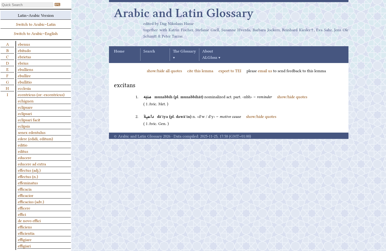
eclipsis (24, 126)
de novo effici (29, 220)
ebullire (24, 75)
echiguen (26, 100)
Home (119, 51)
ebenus (24, 44)
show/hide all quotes (164, 70)
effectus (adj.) (29, 170)
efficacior (25, 195)
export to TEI (229, 70)
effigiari (24, 245)
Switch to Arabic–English (36, 33)
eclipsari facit (29, 119)
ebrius (23, 63)
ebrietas (24, 56)
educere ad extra (32, 163)
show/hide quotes (292, 96)
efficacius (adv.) (31, 201)
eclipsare (25, 107)
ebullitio (25, 82)
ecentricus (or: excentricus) (41, 94)
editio (22, 145)
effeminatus (28, 182)
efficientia (26, 233)
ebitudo (24, 50)
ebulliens (25, 69)
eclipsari (25, 113)
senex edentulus (31, 132)
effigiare (25, 239)
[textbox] (27, 4)
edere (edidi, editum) (35, 138)
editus (23, 151)
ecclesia (24, 88)
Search (149, 51)
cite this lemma (200, 70)
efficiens (25, 226)
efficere (24, 208)
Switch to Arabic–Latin (36, 24)
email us (265, 70)
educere (24, 157)
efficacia (25, 189)
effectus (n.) (28, 176)
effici (22, 214)
